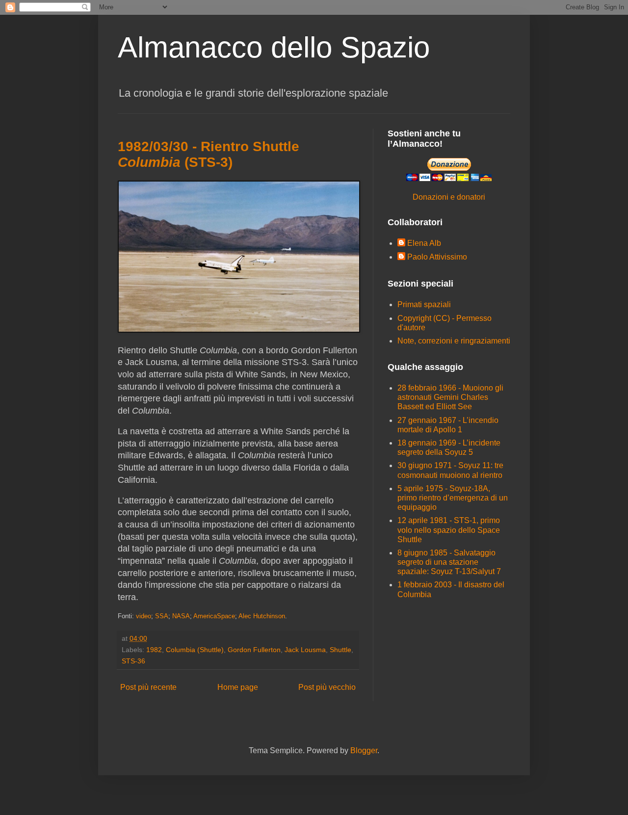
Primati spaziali (424, 304)
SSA (161, 616)
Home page (237, 687)
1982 (154, 650)
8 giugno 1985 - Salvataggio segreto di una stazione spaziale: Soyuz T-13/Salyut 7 (449, 562)
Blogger (363, 750)
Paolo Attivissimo (437, 257)
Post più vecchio (327, 687)
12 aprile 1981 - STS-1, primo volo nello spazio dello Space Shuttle (448, 529)
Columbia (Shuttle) (195, 650)
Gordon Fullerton (254, 650)
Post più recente (148, 687)
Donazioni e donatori (449, 197)
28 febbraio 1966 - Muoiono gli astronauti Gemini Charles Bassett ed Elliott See (450, 397)
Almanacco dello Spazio (274, 47)
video (143, 616)
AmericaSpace (214, 616)
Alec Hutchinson (261, 616)
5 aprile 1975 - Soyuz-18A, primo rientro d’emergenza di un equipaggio (452, 497)
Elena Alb (424, 243)
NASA (181, 616)
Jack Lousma (305, 650)
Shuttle (340, 650)
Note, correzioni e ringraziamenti (453, 341)
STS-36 (133, 661)
